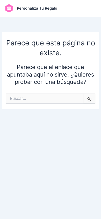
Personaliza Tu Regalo (37, 8)
